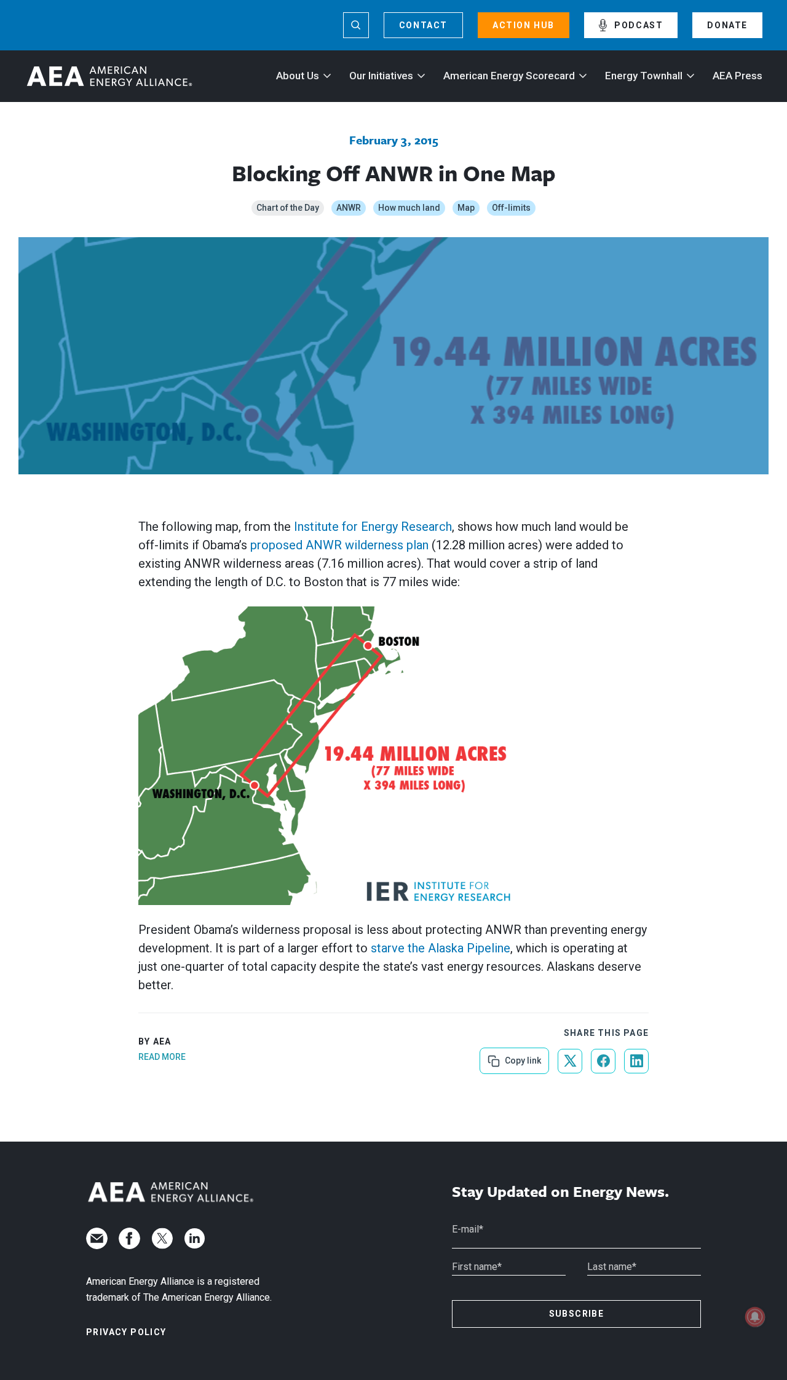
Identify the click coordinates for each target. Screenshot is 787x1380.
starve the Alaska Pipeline (440, 948)
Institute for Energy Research (373, 526)
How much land (409, 208)
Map (466, 208)
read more (162, 1057)
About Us (297, 75)
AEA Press (737, 75)
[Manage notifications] (755, 1317)
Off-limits (511, 208)
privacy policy (126, 1332)
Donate (727, 25)
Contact (423, 25)
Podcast (638, 25)
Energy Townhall (643, 75)
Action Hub (523, 25)
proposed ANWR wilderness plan (339, 545)
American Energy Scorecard (509, 75)
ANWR (348, 208)
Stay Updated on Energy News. (560, 1192)
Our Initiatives (381, 75)
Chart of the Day (287, 208)
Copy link (521, 1056)
